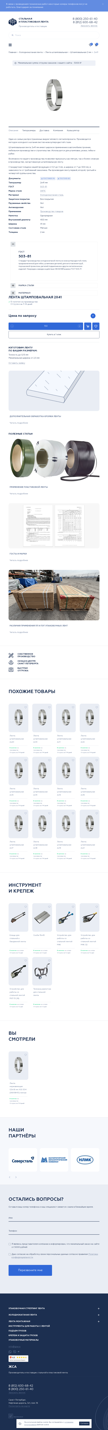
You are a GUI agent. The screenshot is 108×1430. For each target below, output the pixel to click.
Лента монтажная (19, 1321)
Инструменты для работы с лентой (29, 1326)
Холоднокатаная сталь (51, 195)
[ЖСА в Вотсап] (10, 1352)
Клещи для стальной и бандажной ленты (18, 938)
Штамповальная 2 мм (80, 52)
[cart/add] (87, 326)
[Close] (103, 4)
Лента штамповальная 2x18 (40, 845)
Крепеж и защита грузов (23, 1335)
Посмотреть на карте (19, 1406)
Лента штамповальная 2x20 (17, 739)
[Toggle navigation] (10, 45)
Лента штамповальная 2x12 (88, 739)
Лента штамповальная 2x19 (64, 845)
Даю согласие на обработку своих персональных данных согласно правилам (55, 1255)
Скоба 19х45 (39, 935)
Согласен (84, 1423)
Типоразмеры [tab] (29, 131)
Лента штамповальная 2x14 (40, 792)
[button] (10, 1177)
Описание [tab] (13, 131)
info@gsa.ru (14, 1347)
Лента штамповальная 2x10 (40, 739)
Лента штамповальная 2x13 (17, 792)
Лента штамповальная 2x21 (88, 845)
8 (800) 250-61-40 (85, 19)
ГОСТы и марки (18, 554)
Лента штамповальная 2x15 (64, 792)
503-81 (43, 187)
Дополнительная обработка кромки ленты (35, 416)
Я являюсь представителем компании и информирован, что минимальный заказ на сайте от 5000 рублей (55, 1245)
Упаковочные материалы (24, 1340)
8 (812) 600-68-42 (85, 22)
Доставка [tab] (44, 131)
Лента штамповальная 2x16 (88, 792)
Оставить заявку (17, 363)
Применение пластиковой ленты (29, 487)
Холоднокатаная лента (31, 52)
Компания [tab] (58, 131)
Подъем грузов (17, 1331)
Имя (11, 1218)
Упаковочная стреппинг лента (27, 1308)
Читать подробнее (19, 423)
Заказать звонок (89, 26)
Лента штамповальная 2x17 (17, 845)
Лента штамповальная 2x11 (64, 739)
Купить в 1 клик (54, 335)
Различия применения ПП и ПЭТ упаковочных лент (39, 626)
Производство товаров (51, 212)
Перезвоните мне (30, 1270)
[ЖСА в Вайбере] (14, 1352)
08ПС (43, 191)
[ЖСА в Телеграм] (18, 1352)
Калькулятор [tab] (73, 131)
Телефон (13, 1231)
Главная (12, 52)
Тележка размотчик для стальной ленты (42, 992)
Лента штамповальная (56, 52)
